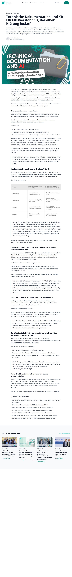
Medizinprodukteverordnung (26, 460)
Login (66, 2)
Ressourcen (33, 2)
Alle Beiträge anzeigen (64, 433)
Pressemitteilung (6, 458)
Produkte (24, 2)
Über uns (41, 2)
